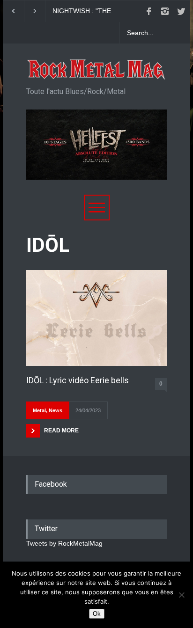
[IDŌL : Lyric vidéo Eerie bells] (96, 318)
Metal (39, 410)
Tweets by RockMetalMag (64, 543)
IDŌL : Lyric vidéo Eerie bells (77, 380)
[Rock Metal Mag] (96, 69)
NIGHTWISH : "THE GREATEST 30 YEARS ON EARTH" (92, 11)
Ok (97, 613)
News (55, 410)
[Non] (181, 594)
